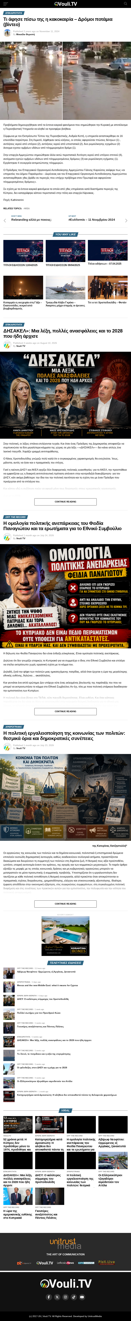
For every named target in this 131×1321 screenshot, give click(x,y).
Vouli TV (20, 346)
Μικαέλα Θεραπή (25, 34)
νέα (27, 209)
